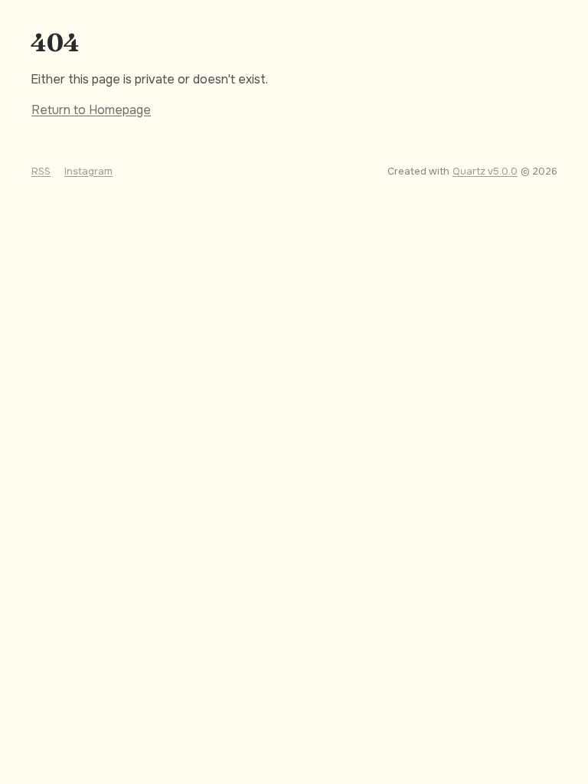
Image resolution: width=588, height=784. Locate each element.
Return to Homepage (91, 110)
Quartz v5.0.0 (485, 171)
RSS (41, 171)
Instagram (88, 171)
